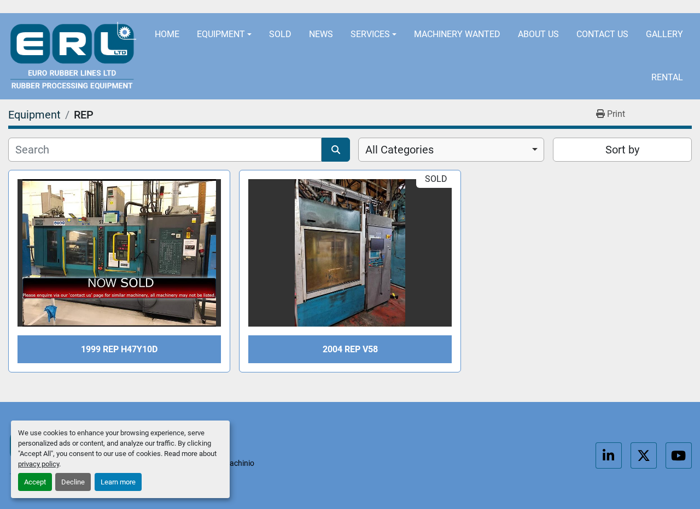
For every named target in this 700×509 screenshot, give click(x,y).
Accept (35, 482)
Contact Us (602, 34)
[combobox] (451, 150)
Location (296, 7)
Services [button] (370, 34)
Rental (667, 77)
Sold (280, 34)
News (321, 34)
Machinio (238, 463)
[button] (224, 34)
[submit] (336, 150)
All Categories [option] (399, 149)
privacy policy (38, 464)
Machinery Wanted (457, 34)
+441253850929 (530, 7)
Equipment (221, 34)
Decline (73, 482)
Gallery (664, 34)
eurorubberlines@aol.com (406, 7)
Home (167, 34)
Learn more (118, 482)
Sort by (622, 149)
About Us (538, 34)
